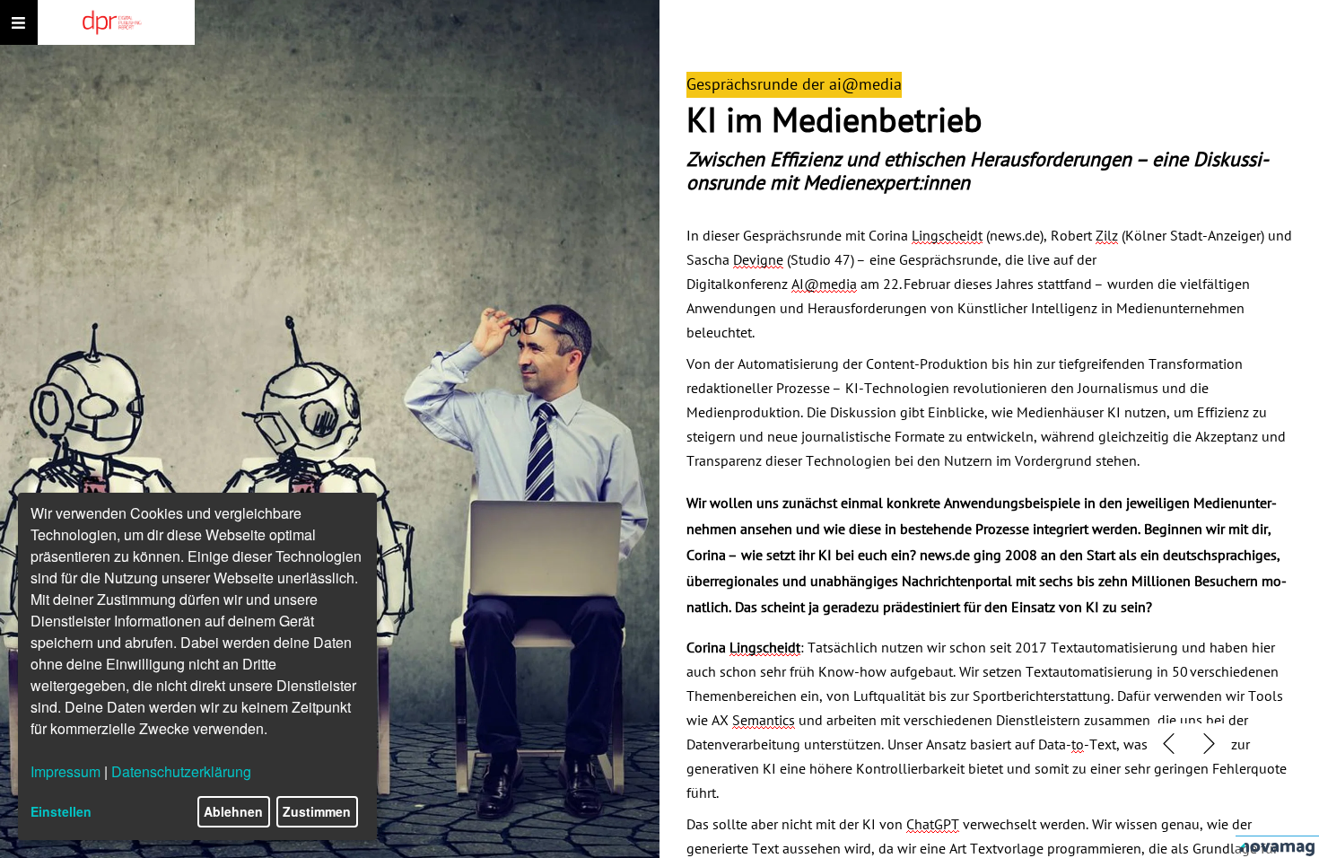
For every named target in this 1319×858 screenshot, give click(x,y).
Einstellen (61, 811)
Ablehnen (233, 811)
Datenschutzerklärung (181, 771)
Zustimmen (317, 811)
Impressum (65, 771)
